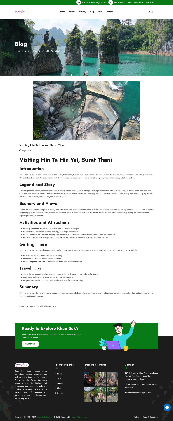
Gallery (82, 11)
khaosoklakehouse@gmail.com (94, 2)
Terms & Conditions (150, 417)
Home (62, 11)
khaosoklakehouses (44, 417)
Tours (71, 11)
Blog (92, 11)
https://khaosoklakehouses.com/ (43, 306)
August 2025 (27, 150)
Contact (109, 11)
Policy (136, 417)
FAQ (100, 11)
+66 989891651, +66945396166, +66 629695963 (134, 2)
